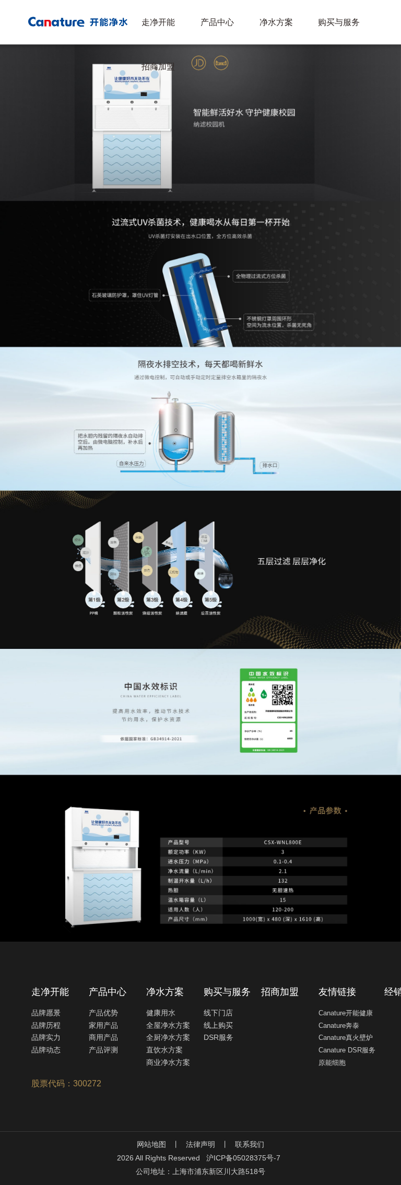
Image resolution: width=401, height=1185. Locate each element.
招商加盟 (158, 66)
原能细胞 (332, 1062)
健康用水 (160, 1013)
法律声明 (200, 1144)
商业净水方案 (168, 1062)
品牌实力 (46, 1037)
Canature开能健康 (346, 1013)
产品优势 (103, 1013)
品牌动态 (46, 1050)
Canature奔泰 (339, 1025)
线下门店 (218, 1013)
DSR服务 (218, 1037)
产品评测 (103, 1050)
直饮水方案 (164, 1050)
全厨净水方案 (168, 1037)
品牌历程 (46, 1025)
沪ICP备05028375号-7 (243, 1158)
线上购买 (218, 1025)
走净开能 (158, 22)
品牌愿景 (46, 1013)
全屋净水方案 (168, 1025)
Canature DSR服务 (347, 1050)
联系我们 (249, 1144)
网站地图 (151, 1144)
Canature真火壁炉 (346, 1037)
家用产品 (103, 1025)
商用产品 (103, 1037)
